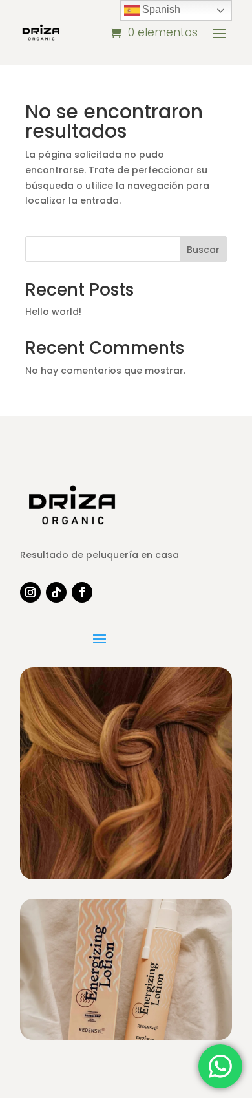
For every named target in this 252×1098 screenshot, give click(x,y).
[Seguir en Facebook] (82, 592)
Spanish (160, 9)
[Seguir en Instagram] (30, 592)
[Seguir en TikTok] (56, 592)
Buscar (203, 249)
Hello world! (53, 311)
